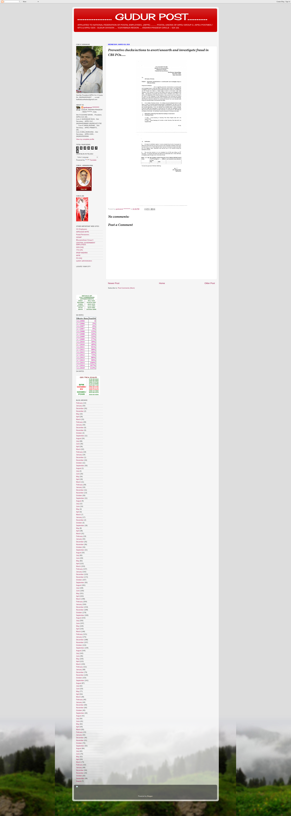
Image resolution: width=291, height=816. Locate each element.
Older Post (209, 283)
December (80, 408)
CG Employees (81, 229)
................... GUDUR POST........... (142, 16)
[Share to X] (150, 209)
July (77, 441)
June (78, 444)
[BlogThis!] (148, 209)
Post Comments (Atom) (126, 288)
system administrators (84, 261)
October (79, 433)
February (79, 403)
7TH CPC (79, 250)
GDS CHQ (80, 247)
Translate (93, 160)
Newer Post (113, 283)
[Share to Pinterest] (154, 209)
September (80, 436)
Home (162, 283)
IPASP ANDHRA (82, 253)
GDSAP (79, 237)
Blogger (150, 796)
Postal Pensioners (82, 234)
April (77, 416)
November (80, 411)
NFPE (78, 255)
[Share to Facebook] (152, 209)
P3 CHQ (79, 258)
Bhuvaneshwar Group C (84, 240)
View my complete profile (85, 139)
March (78, 419)
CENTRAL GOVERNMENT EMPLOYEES (85, 243)
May (77, 414)
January (79, 406)
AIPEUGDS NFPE (82, 232)
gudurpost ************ (123, 209)
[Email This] (145, 209)
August (78, 438)
